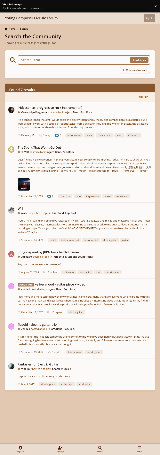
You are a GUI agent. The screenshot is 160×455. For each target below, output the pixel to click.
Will (20, 208)
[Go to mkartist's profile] (11, 210)
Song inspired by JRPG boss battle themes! (49, 252)
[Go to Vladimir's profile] (11, 366)
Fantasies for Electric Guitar (38, 364)
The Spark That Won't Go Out (39, 147)
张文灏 (25, 152)
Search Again (139, 60)
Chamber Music (61, 369)
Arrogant (26, 256)
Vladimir (26, 369)
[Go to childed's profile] (11, 286)
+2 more (120, 196)
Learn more (6, 6)
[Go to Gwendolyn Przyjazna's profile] (11, 110)
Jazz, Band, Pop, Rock (79, 112)
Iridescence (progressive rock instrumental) (50, 108)
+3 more (132, 135)
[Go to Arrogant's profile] (11, 254)
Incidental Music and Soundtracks (73, 256)
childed (25, 289)
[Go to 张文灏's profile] (11, 149)
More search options (136, 70)
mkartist (26, 213)
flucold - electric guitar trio (37, 324)
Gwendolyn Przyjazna (34, 112)
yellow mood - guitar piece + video (60, 284)
